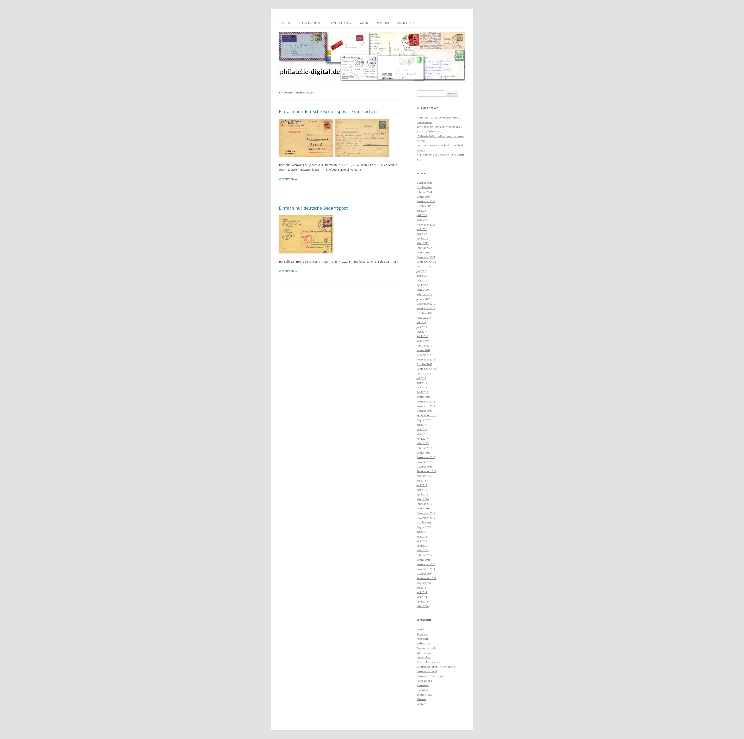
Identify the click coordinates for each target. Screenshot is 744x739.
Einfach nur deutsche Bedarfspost (313, 208)
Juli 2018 (421, 378)
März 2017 (423, 443)
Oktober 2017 (424, 410)
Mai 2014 (422, 597)
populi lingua (424, 694)
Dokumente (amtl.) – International (436, 666)
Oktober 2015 (424, 522)
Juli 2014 (421, 587)
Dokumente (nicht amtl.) (430, 676)
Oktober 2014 (424, 573)
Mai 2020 (422, 280)
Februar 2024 (424, 192)
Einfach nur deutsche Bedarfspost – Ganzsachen (328, 111)
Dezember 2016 (426, 457)
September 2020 (426, 262)
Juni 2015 (422, 536)
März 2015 (423, 550)
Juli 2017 (421, 424)
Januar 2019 (423, 350)
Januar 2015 (423, 559)
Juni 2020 (422, 275)
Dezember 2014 (426, 564)
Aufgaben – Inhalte (311, 23)
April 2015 (422, 545)
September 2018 (426, 369)
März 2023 (423, 220)
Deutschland (424, 657)
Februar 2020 (424, 294)
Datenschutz (405, 23)
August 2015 (424, 527)
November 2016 (426, 462)
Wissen (364, 23)
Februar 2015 (424, 555)
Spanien (421, 704)
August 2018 (424, 373)
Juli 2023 (421, 210)
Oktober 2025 (424, 182)
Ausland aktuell (426, 648)
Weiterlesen (288, 179)
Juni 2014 (422, 592)
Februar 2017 (424, 448)
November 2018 (426, 359)
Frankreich (423, 685)
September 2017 (426, 415)
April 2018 (422, 392)
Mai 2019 (422, 331)
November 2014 (426, 569)
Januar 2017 (423, 452)
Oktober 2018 (424, 364)
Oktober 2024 (424, 187)
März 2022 (423, 243)
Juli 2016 (421, 480)
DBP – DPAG (424, 652)
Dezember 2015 (426, 513)
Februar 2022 (424, 248)
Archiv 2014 (423, 643)
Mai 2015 (422, 541)
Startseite (285, 23)
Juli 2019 (421, 322)
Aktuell (421, 629)
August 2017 (424, 420)
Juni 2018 (422, 383)
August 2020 (424, 266)
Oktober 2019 (424, 313)
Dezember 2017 (426, 401)
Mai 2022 (422, 234)
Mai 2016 (422, 490)
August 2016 (424, 476)
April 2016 (422, 494)
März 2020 (423, 289)
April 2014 (422, 601)
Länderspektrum (341, 23)
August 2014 (424, 583)
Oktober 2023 (424, 206)
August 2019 (424, 317)
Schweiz (421, 699)
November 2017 (426, 406)
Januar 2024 (423, 196)
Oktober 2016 (424, 466)
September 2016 (426, 471)
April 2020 (422, 285)
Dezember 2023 (426, 201)
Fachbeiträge (424, 680)
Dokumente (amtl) (427, 671)
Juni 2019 (422, 327)
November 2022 (426, 224)
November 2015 (426, 517)
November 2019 (426, 308)
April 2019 (422, 336)
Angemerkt (423, 638)
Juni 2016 (422, 485)
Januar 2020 (423, 299)
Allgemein (422, 634)
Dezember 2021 (426, 257)
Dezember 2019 (426, 303)
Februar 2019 (424, 345)
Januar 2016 (423, 508)
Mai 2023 (422, 215)
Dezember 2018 (426, 355)
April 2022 (422, 238)
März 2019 (423, 341)
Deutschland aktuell (428, 662)
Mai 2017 (422, 434)
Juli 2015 (421, 531)
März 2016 (423, 499)
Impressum (382, 23)
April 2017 (422, 438)
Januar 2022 (423, 252)
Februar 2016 (424, 504)
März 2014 (423, 606)
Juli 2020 (421, 271)
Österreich (423, 690)
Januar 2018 (423, 396)
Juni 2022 (422, 229)
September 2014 (426, 578)
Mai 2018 (422, 387)
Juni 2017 (422, 429)
